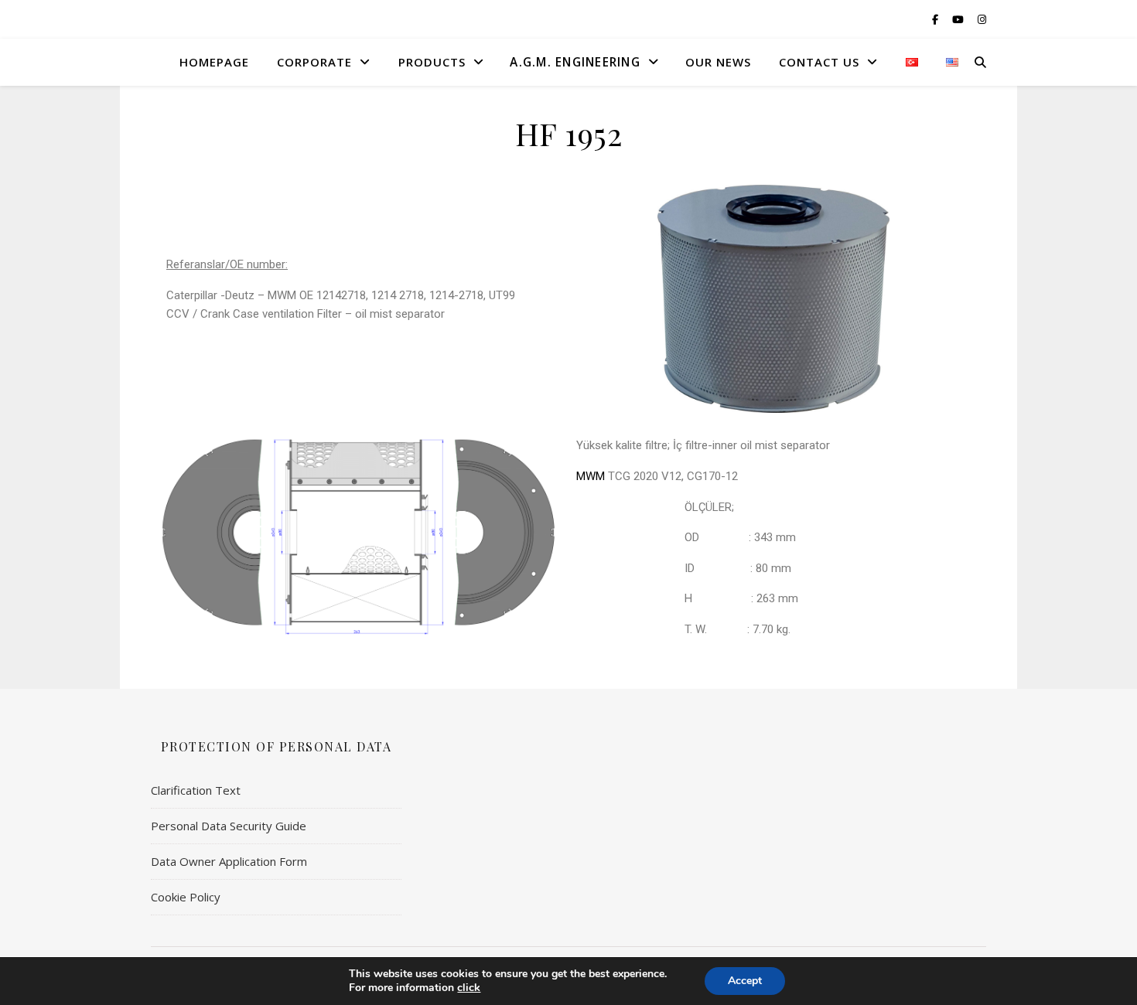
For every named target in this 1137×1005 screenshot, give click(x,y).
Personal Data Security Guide (228, 825)
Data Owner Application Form (229, 861)
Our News (718, 62)
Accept (745, 980)
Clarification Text (196, 790)
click (468, 987)
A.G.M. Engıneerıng (574, 62)
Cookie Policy (185, 896)
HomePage (214, 62)
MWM (590, 476)
